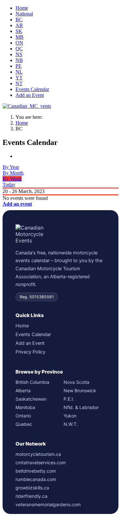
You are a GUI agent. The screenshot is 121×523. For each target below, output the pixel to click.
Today (9, 184)
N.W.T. (71, 424)
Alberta (23, 390)
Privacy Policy (30, 352)
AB (19, 25)
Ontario (23, 415)
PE (18, 66)
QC (19, 48)
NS (18, 54)
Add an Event (29, 95)
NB (19, 60)
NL (19, 72)
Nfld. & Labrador (81, 407)
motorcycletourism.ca (38, 454)
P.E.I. (69, 399)
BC (19, 19)
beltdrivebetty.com (35, 471)
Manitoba (25, 407)
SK (18, 31)
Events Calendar (32, 89)
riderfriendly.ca (31, 496)
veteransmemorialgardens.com (48, 504)
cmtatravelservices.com (40, 462)
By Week (12, 178)
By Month (13, 173)
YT (19, 77)
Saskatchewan (30, 399)
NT (19, 83)
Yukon (70, 415)
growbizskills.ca (32, 487)
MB (19, 37)
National (24, 13)
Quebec (23, 424)
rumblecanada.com (35, 479)
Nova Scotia (76, 382)
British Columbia (32, 382)
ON (19, 43)
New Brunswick (80, 390)
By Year (11, 167)
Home (21, 8)
